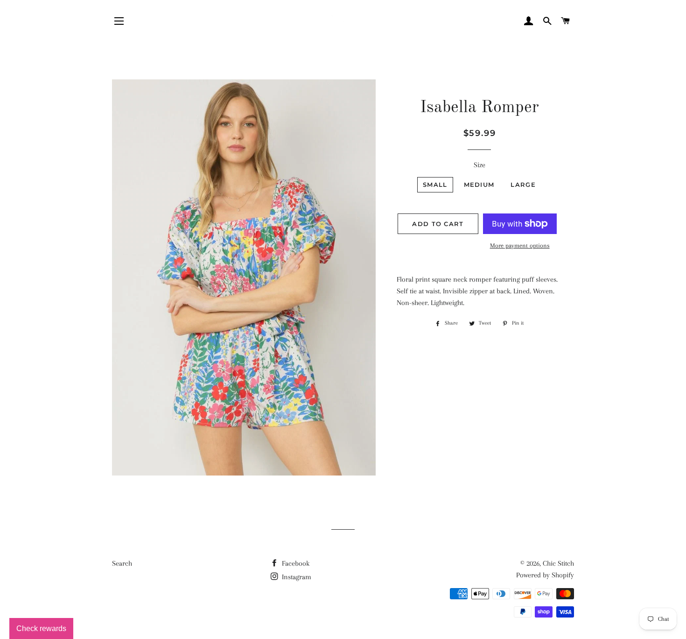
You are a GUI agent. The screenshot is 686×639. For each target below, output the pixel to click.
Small (435, 184)
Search (122, 563)
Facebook (294, 563)
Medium (479, 184)
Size (479, 165)
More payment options (520, 245)
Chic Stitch (558, 563)
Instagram (295, 577)
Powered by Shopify (545, 575)
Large (523, 184)
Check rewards (41, 628)
